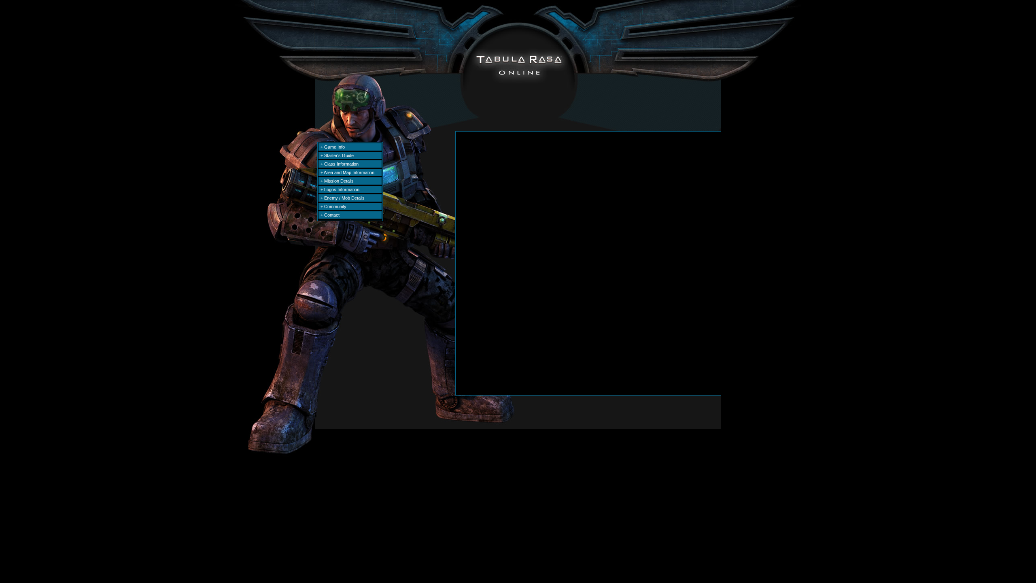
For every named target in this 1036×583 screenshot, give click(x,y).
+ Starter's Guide (337, 155)
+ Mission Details (337, 181)
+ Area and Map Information (347, 172)
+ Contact (330, 215)
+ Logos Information (340, 189)
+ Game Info (333, 147)
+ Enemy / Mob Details (343, 198)
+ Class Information (340, 164)
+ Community (333, 206)
